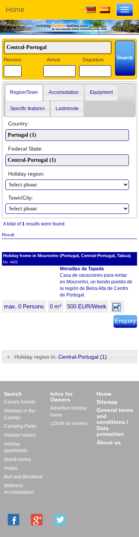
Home (15, 10)
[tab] (24, 93)
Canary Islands (20, 402)
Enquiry (125, 321)
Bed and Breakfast (23, 476)
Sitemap (107, 402)
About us (109, 442)
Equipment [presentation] (101, 92)
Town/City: (20, 198)
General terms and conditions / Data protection (115, 422)
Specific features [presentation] (27, 108)
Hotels (10, 468)
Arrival (53, 60)
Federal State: (25, 149)
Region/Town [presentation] (24, 92)
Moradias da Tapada (82, 268)
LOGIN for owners (69, 423)
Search (13, 394)
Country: (18, 123)
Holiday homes (20, 435)
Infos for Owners (61, 397)
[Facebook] (13, 519)
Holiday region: (26, 174)
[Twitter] (60, 519)
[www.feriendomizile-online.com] (90, 9)
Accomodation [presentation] (64, 92)
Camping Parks (20, 426)
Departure (93, 60)
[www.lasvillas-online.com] (105, 9)
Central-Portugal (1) (82, 357)
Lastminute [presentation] (67, 108)
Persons (12, 60)
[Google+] (36, 519)
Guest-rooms (17, 459)
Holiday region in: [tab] (60, 357)
